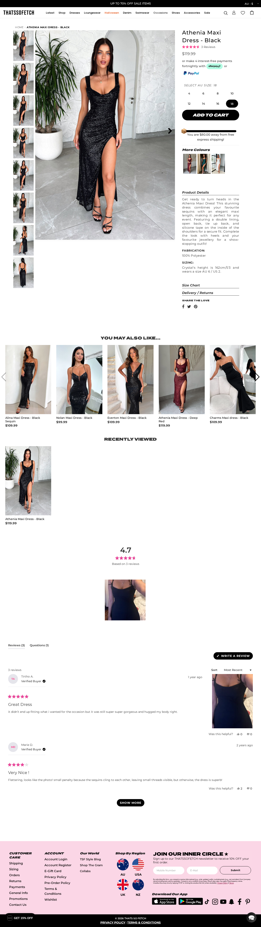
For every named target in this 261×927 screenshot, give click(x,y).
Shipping (16, 863)
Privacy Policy (55, 877)
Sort (214, 670)
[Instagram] (215, 902)
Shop (62, 13)
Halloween (112, 13)
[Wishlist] (243, 12)
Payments (17, 887)
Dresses (75, 13)
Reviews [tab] (16, 646)
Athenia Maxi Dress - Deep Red (178, 419)
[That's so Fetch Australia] (122, 864)
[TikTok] (207, 902)
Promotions (18, 899)
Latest (50, 13)
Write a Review (236, 657)
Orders (14, 875)
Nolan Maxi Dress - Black (74, 418)
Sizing (13, 869)
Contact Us (18, 905)
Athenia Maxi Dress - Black (48, 27)
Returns (15, 881)
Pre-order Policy (57, 883)
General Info (18, 893)
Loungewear (92, 13)
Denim (127, 13)
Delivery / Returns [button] (197, 293)
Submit (235, 870)
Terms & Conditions (144, 922)
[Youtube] (223, 902)
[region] (125, 600)
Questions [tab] (39, 646)
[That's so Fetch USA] (138, 864)
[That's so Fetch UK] (122, 884)
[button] (234, 12)
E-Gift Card (52, 871)
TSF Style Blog (90, 859)
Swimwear (142, 13)
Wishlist (50, 899)
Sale (207, 13)
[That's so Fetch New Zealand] (138, 884)
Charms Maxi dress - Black (229, 418)
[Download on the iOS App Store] (164, 904)
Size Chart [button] (191, 285)
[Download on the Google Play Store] (190, 904)
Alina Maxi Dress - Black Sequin (22, 419)
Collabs (85, 871)
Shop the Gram (91, 865)
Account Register (57, 865)
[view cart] (252, 12)
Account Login (55, 859)
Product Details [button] (195, 192)
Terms (231, 883)
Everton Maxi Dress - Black (127, 418)
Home (19, 27)
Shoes (176, 13)
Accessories (192, 13)
